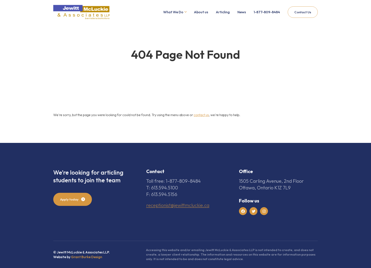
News (241, 12)
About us (201, 12)
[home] (81, 12)
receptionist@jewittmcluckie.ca (177, 205)
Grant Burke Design (86, 257)
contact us (201, 115)
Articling (223, 12)
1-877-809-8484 (267, 12)
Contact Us (302, 12)
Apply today (69, 199)
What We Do (173, 12)
